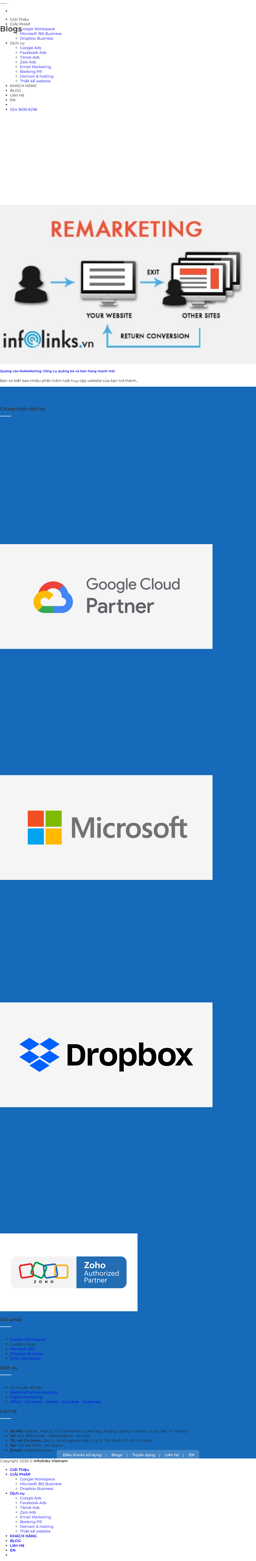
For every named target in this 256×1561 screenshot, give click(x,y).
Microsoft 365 (22, 1348)
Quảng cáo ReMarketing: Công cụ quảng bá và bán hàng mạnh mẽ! (57, 371)
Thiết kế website (35, 1531)
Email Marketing (35, 1517)
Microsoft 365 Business (41, 33)
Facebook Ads (33, 52)
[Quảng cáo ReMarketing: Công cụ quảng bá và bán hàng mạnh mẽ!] (128, 284)
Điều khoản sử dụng (82, 1454)
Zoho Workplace (25, 1358)
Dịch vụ (17, 43)
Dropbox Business (36, 38)
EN (191, 1454)
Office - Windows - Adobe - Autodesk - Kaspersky (56, 1401)
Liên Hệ (17, 1545)
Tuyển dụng (143, 1454)
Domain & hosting (37, 1526)
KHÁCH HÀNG (23, 1536)
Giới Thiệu (19, 19)
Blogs (117, 1454)
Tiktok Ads (30, 57)
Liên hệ (172, 1454)
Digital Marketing (26, 1397)
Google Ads (30, 47)
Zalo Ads (28, 1512)
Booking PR (31, 1521)
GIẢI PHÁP (20, 1474)
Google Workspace (37, 28)
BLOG (15, 1540)
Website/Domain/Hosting (33, 1392)
